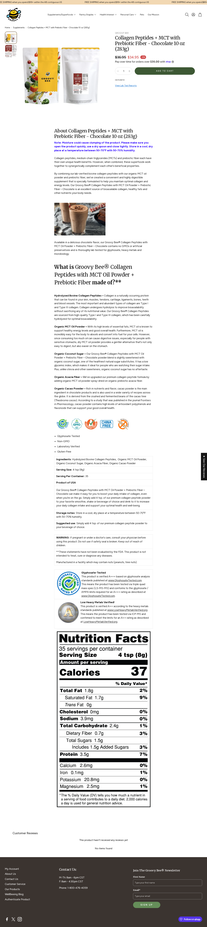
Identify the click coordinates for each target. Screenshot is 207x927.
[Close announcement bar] (204, 2)
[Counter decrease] (118, 71)
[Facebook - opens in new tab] (7, 919)
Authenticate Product (17, 899)
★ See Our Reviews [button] (204, 466)
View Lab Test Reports (126, 85)
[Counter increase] (129, 71)
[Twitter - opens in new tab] (13, 919)
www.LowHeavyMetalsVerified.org (127, 610)
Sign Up (146, 904)
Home (7, 27)
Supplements (19, 27)
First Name (139, 877)
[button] (187, 14)
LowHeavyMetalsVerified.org (100, 621)
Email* (136, 890)
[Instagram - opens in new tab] (20, 919)
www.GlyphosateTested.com (125, 580)
